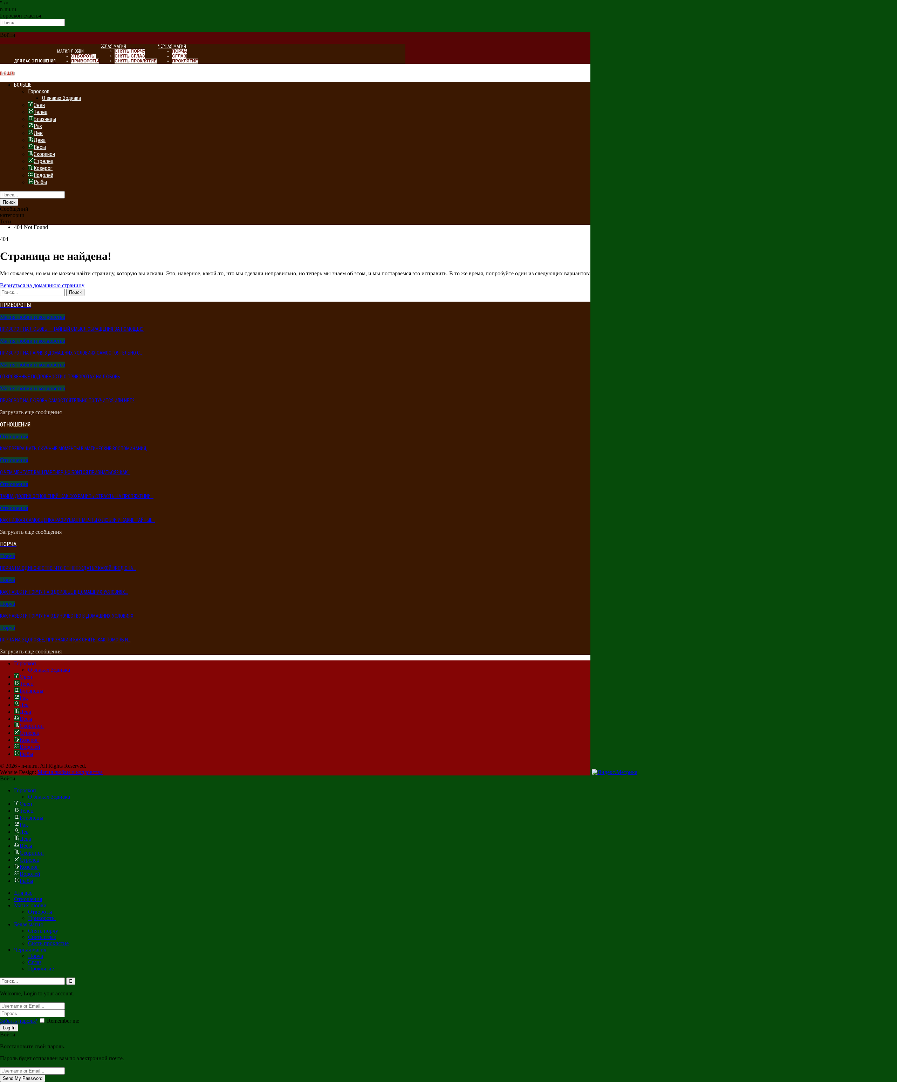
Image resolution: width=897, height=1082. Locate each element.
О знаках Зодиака (61, 98)
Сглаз (179, 56)
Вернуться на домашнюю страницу (42, 285)
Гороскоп (38, 91)
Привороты (85, 61)
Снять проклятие (136, 61)
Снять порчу (130, 51)
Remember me (63, 1021)
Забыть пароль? (18, 1021)
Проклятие (185, 61)
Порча (179, 51)
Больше (23, 85)
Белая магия (113, 46)
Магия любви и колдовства (32, 317)
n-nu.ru (7, 72)
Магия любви (70, 51)
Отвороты (83, 56)
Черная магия (172, 46)
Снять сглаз (130, 56)
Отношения (44, 61)
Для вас (22, 61)
